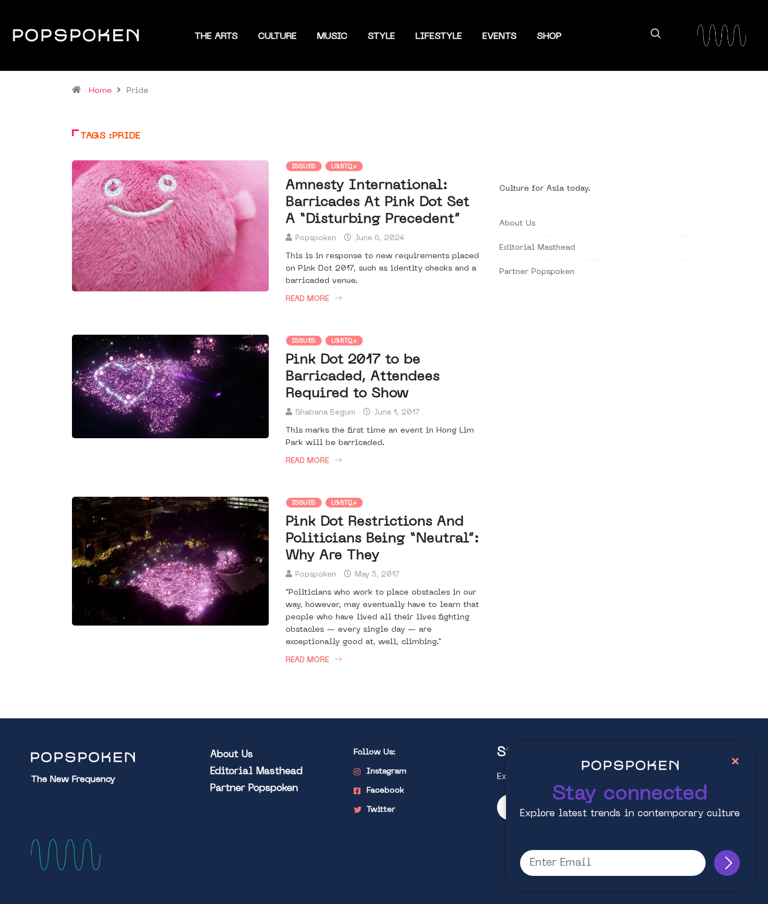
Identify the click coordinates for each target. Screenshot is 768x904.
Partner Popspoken (537, 272)
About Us (517, 223)
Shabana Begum (325, 412)
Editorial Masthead (537, 247)
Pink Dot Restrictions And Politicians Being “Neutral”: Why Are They (382, 539)
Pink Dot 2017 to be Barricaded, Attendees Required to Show (363, 377)
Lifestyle (438, 36)
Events (499, 36)
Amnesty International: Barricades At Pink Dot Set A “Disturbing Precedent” (377, 202)
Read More (307, 299)
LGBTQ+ (344, 167)
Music (332, 36)
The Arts (216, 36)
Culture (277, 36)
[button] (655, 35)
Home (100, 91)
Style (381, 36)
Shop (549, 36)
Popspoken (315, 238)
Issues (304, 167)
